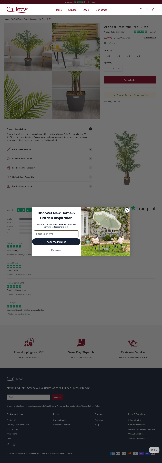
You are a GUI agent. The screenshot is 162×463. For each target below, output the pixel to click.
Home (58, 9)
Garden (72, 9)
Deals (86, 9)
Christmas (101, 9)
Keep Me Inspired (56, 241)
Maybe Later (56, 250)
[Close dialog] (127, 210)
